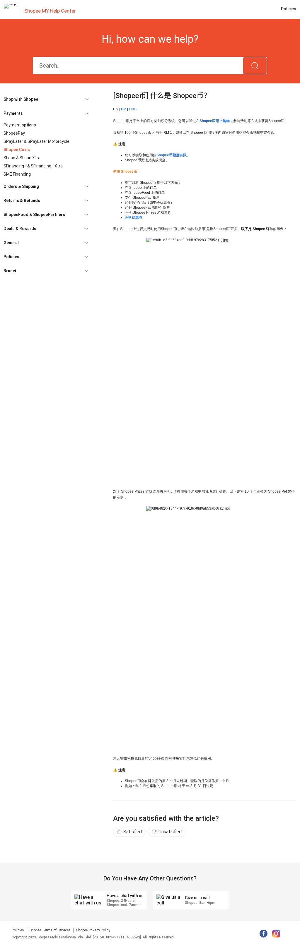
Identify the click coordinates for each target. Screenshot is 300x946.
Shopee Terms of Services (50, 930)
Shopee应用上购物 (215, 121)
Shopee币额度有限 (171, 155)
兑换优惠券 (133, 217)
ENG (133, 109)
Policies (18, 930)
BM (123, 109)
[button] (46, 99)
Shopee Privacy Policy (93, 930)
